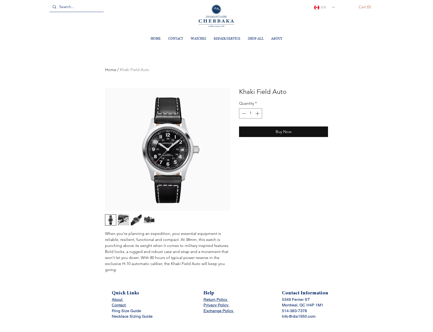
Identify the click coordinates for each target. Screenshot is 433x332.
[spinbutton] (250, 113)
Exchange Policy (218, 310)
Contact (119, 305)
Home (110, 69)
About (117, 299)
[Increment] (257, 113)
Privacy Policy (216, 305)
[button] (365, 7)
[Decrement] (243, 113)
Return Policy (215, 299)
